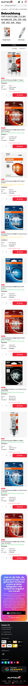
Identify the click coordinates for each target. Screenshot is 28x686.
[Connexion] (22, 2)
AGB (24, 681)
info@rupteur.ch (8, 634)
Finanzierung (15, 681)
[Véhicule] (18, 2)
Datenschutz (8, 683)
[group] (6, 35)
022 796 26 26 (7, 632)
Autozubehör (4, 9)
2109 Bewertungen (14, 671)
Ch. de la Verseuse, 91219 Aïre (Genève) (6, 627)
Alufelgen (4, 681)
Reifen (9, 681)
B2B (21, 681)
